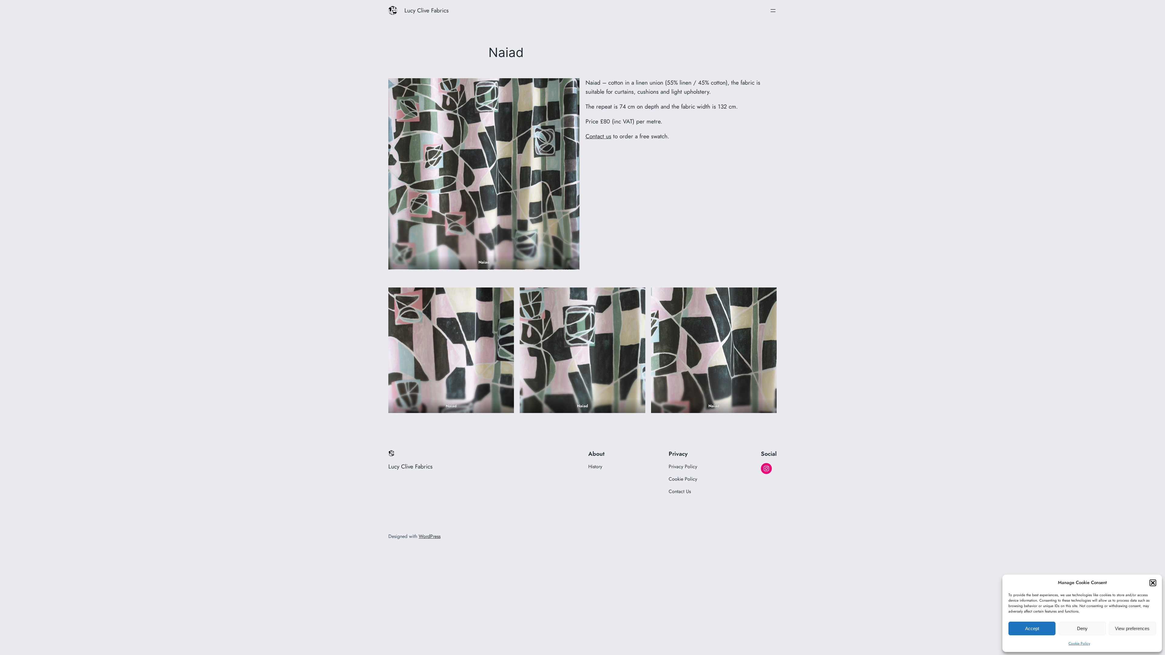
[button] (1153, 583)
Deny (1082, 628)
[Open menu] (773, 10)
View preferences (1132, 628)
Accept (1032, 628)
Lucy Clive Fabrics (426, 10)
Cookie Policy (1079, 643)
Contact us (598, 136)
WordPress (430, 536)
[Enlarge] (572, 86)
